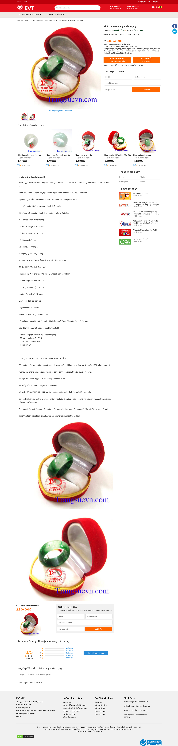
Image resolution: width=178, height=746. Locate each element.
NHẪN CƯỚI (59, 15)
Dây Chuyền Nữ (100, 708)
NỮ (68, 15)
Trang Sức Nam (100, 711)
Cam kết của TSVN (69, 714)
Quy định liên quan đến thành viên (74, 705)
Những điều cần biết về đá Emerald (75, 708)
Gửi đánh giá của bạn (96, 653)
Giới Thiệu (98, 702)
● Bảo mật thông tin (142, 706)
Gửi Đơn (146, 89)
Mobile (18, 717)
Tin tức (18, 2)
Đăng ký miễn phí (144, 2)
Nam (25, 2)
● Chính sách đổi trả (140, 702)
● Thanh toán (129, 706)
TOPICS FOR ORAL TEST (71, 711)
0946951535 (129, 65)
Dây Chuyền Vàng (101, 705)
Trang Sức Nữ (100, 714)
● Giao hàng (128, 702)
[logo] (31, 8)
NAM (51, 15)
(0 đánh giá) (138, 30)
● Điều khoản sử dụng (140, 710)
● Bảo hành (128, 710)
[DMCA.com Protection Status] (25, 738)
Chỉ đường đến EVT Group (25, 714)
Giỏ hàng (156, 7)
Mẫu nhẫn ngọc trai (69, 717)
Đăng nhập (155, 2)
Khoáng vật (67, 702)
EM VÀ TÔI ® (119, 30)
